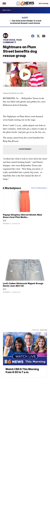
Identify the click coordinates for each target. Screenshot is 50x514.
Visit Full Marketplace (39, 188)
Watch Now (43, 3)
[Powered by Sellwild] (43, 330)
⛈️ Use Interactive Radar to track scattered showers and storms (25, 21)
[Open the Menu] (4, 3)
